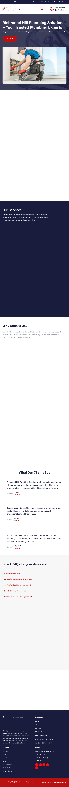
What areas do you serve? (12, 573)
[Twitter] (40, 764)
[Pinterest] (36, 767)
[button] (42, 8)
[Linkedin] (47, 764)
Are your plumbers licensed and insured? (17, 585)
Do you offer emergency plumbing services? (18, 579)
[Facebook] (36, 764)
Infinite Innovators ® (60, 782)
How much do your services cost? (15, 591)
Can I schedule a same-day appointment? (18, 597)
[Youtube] (43, 764)
